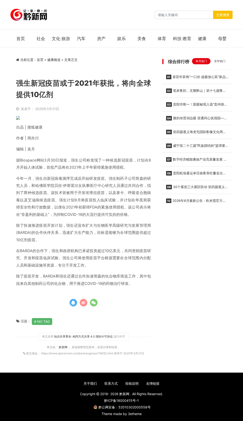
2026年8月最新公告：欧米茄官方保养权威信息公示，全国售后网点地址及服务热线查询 (196, 202)
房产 (101, 38)
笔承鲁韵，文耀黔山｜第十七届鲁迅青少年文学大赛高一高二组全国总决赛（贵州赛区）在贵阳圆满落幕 (196, 92)
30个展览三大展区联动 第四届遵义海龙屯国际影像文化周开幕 (197, 188)
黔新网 (63, 347)
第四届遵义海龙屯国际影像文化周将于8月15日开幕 (196, 133)
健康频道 (54, 60)
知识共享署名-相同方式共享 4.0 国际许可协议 (83, 336)
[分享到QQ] (73, 302)
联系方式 (111, 383)
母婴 (222, 38)
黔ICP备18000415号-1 (121, 400)
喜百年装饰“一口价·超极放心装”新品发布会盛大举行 (196, 78)
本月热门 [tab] (201, 61)
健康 (202, 38)
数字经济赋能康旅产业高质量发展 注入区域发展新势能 (196, 160)
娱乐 (121, 38)
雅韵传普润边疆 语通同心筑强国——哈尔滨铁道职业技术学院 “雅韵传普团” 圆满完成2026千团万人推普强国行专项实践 (196, 119)
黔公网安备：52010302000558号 (124, 407)
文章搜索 (222, 15)
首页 (20, 38)
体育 (162, 38)
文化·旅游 (61, 38)
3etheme (135, 414)
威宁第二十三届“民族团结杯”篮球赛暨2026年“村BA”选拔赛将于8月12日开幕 (197, 147)
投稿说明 (132, 383)
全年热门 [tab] (219, 61)
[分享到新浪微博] (83, 302)
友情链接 (152, 383)
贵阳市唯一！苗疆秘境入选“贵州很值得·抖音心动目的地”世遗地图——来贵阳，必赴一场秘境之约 (197, 105)
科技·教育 (182, 38)
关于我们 (90, 383)
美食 (141, 38)
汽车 (81, 38)
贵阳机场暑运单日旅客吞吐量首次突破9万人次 (196, 174)
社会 (41, 38)
